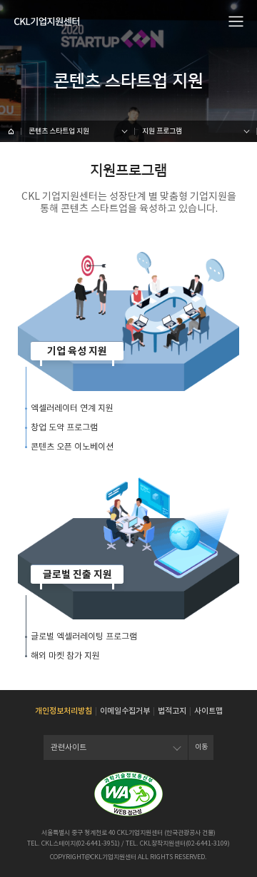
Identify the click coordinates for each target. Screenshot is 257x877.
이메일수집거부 (125, 711)
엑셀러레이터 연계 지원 (72, 407)
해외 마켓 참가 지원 (65, 655)
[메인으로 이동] (46, 21)
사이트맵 (208, 711)
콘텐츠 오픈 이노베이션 (72, 446)
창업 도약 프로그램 (64, 427)
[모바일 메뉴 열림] (236, 21)
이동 (201, 746)
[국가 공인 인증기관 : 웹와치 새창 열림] (128, 794)
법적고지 (172, 711)
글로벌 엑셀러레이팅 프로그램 (84, 636)
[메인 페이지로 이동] (10, 131)
